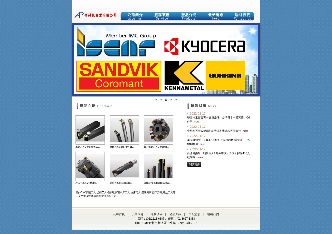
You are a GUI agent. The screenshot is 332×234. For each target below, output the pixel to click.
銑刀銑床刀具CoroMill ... (156, 147)
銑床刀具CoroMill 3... (86, 183)
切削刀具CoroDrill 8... (121, 183)
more (196, 121)
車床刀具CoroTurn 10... (88, 147)
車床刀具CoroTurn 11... (122, 147)
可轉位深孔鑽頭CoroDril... (157, 183)
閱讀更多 (194, 164)
